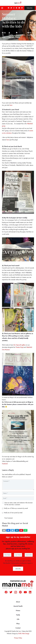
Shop (18, 624)
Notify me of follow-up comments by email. (16, 508)
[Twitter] (11, 8)
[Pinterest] (16, 8)
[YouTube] (19, 8)
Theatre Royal (19, 347)
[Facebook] (8, 8)
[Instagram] (13, 8)
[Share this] (8, 530)
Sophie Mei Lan (11, 36)
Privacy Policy (18, 638)
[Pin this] (21, 530)
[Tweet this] (13, 530)
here (11, 105)
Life (18, 619)
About (18, 602)
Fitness (18, 610)
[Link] (18, 2)
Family (18, 615)
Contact (18, 628)
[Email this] (4, 530)
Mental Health (18, 606)
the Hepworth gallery (20, 345)
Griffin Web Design (23, 634)
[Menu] (2, 8)
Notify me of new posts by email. (13, 513)
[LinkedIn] (22, 8)
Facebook (5, 464)
